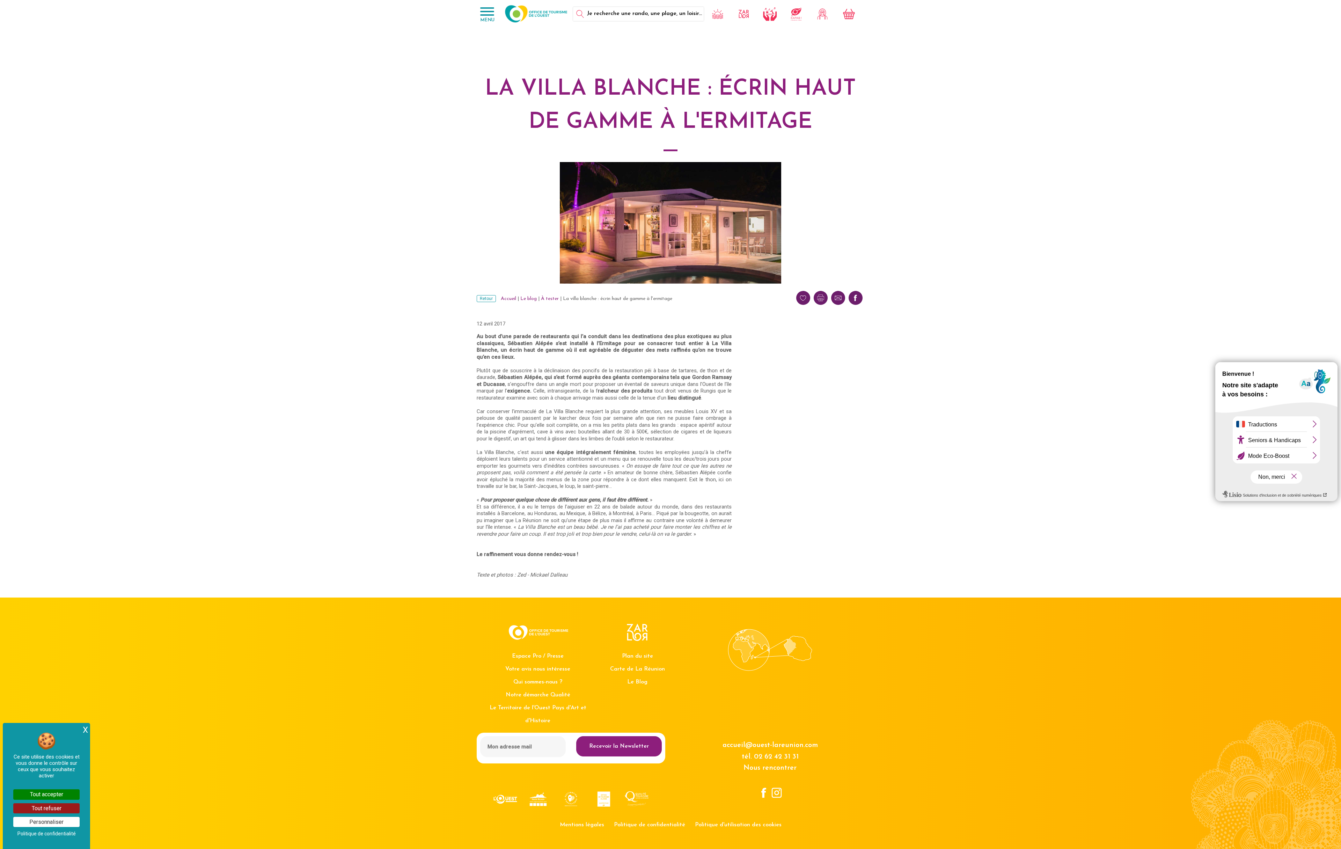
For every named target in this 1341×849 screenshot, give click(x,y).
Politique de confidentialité (649, 825)
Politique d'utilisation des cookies (738, 825)
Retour (486, 298)
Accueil (508, 298)
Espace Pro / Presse (538, 656)
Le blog (528, 298)
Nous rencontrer (770, 767)
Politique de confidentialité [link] (46, 833)
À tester (550, 298)
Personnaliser (46, 822)
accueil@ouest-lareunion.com (770, 745)
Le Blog (637, 682)
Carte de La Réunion (637, 669)
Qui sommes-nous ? (537, 682)
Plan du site (637, 656)
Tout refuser (46, 808)
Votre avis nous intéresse (537, 669)
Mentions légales (582, 825)
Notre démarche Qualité (538, 695)
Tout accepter (46, 794)
